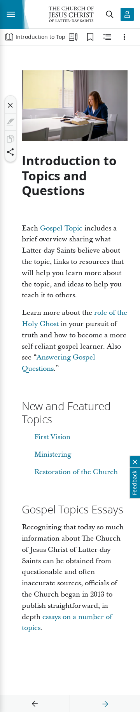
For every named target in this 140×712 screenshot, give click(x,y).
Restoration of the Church (76, 472)
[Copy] (10, 139)
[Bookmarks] (90, 36)
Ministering (52, 454)
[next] (105, 704)
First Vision (52, 437)
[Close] (10, 105)
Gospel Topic (61, 228)
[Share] (10, 152)
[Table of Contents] (9, 37)
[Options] (124, 36)
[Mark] (10, 122)
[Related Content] (107, 36)
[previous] (35, 704)
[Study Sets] (73, 36)
